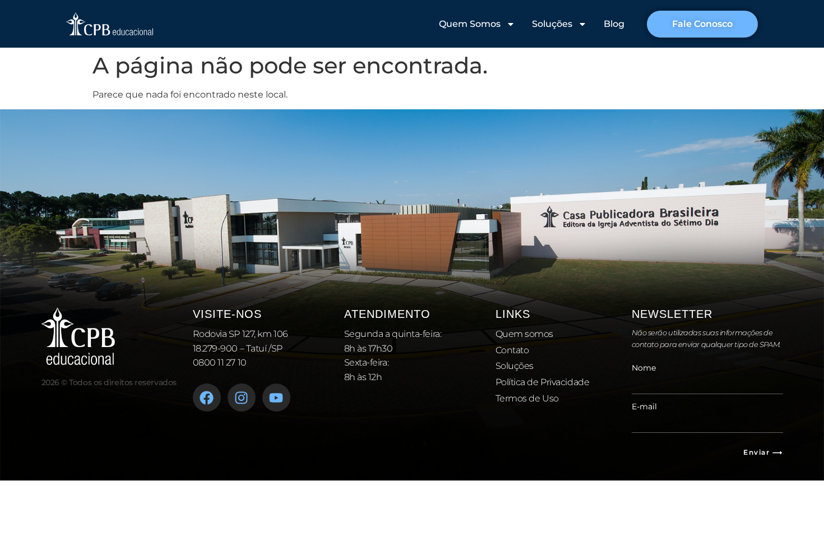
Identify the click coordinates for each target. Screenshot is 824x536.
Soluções (552, 24)
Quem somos (525, 334)
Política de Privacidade (543, 382)
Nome (644, 368)
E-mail (644, 406)
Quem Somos (470, 24)
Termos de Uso (527, 398)
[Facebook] (207, 397)
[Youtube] (276, 397)
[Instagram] (242, 397)
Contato (512, 350)
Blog (614, 24)
